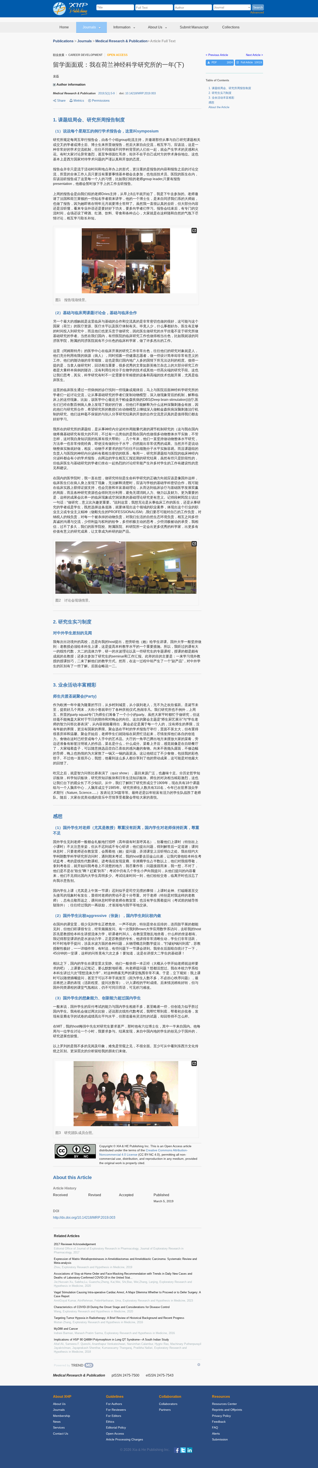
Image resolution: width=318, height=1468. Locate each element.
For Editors (113, 1415)
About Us (155, 27)
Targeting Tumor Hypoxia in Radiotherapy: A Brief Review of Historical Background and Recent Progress (119, 1318)
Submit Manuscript (194, 27)
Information (122, 27)
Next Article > (254, 55)
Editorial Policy (116, 1427)
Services (59, 1427)
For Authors (114, 1404)
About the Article (219, 107)
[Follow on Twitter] (183, 1450)
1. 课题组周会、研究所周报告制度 (230, 88)
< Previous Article (217, 55)
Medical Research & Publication (121, 41)
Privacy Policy (221, 1415)
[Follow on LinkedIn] (189, 1450)
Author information (71, 84)
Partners (165, 1409)
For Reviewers (116, 1409)
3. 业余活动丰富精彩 (221, 97)
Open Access (115, 1433)
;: (106, 93)
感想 (211, 102)
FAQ (215, 1427)
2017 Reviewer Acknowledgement (75, 1244)
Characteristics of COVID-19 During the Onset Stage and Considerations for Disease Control (112, 1307)
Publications (63, 41)
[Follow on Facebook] (176, 1450)
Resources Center (224, 1404)
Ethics (110, 1421)
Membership (61, 1415)
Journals (90, 27)
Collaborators (168, 1404)
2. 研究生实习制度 (220, 93)
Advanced (257, 12)
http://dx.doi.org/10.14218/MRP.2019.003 (84, 1217)
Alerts (216, 1433)
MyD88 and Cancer (66, 1328)
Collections (231, 27)
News (57, 1421)
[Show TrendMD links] (199, 1364)
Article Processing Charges (124, 1439)
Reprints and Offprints (227, 1409)
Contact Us (60, 1433)
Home (64, 27)
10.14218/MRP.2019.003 (140, 93)
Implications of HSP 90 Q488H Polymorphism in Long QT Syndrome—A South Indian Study (111, 1339)
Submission (220, 1439)
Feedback (219, 1421)
